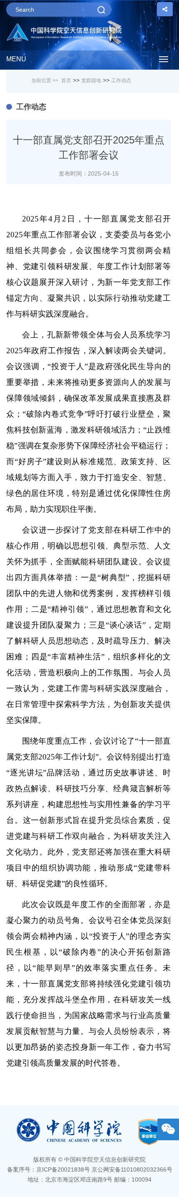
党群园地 (91, 80)
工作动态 (121, 80)
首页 (66, 80)
